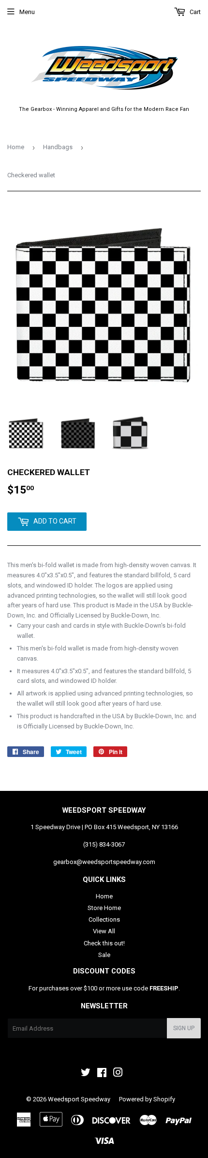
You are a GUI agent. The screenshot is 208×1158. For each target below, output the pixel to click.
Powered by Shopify (147, 1099)
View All (104, 931)
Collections (104, 919)
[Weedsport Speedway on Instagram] (118, 1074)
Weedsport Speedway (79, 1099)
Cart (194, 11)
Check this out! (104, 943)
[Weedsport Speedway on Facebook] (102, 1074)
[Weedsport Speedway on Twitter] (85, 1074)
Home (15, 147)
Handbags (58, 147)
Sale (104, 954)
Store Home (104, 907)
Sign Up (183, 1028)
